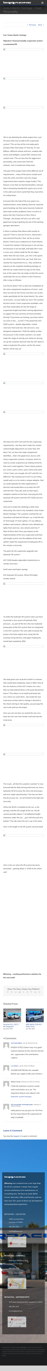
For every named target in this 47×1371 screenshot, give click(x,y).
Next (40, 25)
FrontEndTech (23, 1347)
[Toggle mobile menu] (42, 3)
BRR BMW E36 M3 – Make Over (34, 1025)
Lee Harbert (14, 1066)
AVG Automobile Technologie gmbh (22, 1104)
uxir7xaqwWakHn (16, 1043)
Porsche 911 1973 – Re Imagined (11, 1025)
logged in (17, 1136)
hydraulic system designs (21, 1096)
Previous (32, 25)
